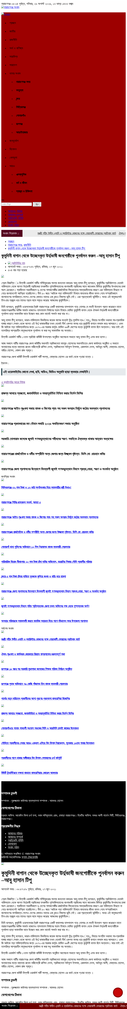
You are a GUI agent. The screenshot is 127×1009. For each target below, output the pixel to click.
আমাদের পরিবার (15, 211)
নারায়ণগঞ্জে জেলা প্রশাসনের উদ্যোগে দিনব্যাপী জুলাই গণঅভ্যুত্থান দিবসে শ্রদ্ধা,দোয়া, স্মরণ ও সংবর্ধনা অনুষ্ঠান (59, 469)
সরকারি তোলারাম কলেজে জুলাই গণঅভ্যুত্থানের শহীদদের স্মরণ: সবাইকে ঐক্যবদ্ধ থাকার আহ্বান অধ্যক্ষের (57, 439)
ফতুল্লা (19, 90)
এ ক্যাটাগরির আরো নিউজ (13, 382)
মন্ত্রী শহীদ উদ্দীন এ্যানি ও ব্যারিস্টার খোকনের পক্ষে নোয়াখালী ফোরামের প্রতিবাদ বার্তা (65, 233)
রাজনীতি (13, 39)
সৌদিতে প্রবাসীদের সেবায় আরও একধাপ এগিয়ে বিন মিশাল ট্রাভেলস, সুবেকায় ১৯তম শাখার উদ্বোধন (47, 743)
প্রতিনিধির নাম (18, 263)
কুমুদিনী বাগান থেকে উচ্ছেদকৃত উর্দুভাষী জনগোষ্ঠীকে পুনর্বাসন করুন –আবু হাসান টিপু (46, 248)
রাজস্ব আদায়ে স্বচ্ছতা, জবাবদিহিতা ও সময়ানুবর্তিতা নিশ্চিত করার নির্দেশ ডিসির (42, 393)
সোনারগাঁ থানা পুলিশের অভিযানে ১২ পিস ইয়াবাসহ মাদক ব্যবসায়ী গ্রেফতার (35, 547)
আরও (12, 166)
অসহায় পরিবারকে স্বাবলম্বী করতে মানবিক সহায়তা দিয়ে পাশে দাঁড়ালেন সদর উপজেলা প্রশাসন (44, 621)
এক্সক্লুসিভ (21, 174)
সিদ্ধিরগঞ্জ (21, 107)
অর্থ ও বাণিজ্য (16, 48)
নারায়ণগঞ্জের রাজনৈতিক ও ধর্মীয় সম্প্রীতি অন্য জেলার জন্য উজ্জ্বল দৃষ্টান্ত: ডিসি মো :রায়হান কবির (53, 454)
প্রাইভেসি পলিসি (15, 218)
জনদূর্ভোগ (14, 140)
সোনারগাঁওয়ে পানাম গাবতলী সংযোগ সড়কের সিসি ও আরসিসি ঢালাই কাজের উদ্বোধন (40, 728)
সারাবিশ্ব (14, 56)
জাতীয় (12, 31)
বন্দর (18, 98)
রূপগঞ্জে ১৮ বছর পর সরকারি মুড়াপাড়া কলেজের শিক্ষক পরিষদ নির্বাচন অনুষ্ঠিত (36, 669)
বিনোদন (13, 149)
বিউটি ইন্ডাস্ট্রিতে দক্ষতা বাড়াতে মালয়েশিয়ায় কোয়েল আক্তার (29, 772)
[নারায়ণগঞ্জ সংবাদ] (10, 7)
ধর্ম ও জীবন (21, 183)
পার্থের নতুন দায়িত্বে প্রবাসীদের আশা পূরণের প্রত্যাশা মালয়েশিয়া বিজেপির (35, 698)
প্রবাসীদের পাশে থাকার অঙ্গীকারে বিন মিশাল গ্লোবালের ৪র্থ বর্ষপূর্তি (31, 758)
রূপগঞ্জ (19, 124)
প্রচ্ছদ (13, 23)
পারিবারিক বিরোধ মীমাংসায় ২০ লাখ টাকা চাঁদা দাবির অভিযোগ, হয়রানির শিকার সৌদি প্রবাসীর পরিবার (46, 561)
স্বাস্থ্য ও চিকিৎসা (24, 191)
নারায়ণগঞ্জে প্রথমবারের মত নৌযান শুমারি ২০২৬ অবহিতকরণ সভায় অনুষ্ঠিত (40, 423)
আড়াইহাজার (22, 132)
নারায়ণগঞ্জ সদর (23, 82)
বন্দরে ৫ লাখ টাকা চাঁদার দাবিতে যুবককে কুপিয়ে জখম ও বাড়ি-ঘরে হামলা (33, 576)
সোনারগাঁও (21, 115)
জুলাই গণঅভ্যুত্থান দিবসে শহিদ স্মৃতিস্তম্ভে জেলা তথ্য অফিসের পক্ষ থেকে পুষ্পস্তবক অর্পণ (45, 606)
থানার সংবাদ (15, 73)
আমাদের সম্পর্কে (15, 214)
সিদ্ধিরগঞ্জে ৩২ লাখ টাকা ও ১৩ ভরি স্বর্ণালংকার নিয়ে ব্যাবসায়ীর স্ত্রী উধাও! (36, 487)
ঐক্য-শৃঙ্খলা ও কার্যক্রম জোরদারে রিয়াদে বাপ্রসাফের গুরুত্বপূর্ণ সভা (33, 654)
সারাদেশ (13, 65)
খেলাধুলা (13, 157)
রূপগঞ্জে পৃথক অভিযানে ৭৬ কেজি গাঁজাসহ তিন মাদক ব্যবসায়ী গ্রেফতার (34, 684)
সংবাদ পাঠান (13, 225)
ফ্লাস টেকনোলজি (30, 857)
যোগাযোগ (12, 221)
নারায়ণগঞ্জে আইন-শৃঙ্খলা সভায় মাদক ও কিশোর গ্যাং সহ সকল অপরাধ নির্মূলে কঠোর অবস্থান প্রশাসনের (55, 408)
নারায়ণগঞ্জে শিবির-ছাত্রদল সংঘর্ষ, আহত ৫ (21, 502)
